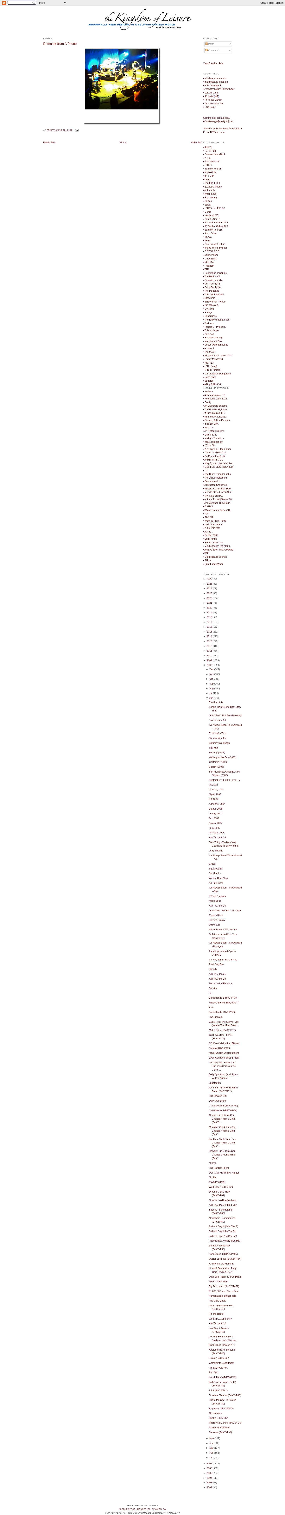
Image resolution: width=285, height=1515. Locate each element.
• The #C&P (209, 352)
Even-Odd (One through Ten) (224, 1057)
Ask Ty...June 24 (217, 905)
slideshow (217, 442)
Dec (211, 669)
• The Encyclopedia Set (215, 319)
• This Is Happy (211, 330)
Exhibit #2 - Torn (217, 733)
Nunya (212, 1163)
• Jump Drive (210, 233)
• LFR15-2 (219, 208)
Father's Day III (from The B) (223, 1226)
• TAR (206, 269)
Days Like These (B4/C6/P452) (225, 1277)
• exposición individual (215, 247)
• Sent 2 (216, 219)
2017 (210, 622)
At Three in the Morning (221, 1263)
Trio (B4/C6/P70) (218, 1096)
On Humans (215, 1413)
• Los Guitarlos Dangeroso (217, 373)
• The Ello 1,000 (211, 183)
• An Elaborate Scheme (215, 405)
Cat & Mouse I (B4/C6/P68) (223, 1110)
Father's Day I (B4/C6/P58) (223, 1236)
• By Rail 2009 (210, 535)
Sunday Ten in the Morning (223, 959)
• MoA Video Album (213, 524)
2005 (210, 1473)
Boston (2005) (216, 767)
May (211, 1438)
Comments (214, 50)
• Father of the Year (213, 542)
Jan (211, 1457)
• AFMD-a (218, 459)
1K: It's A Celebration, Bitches (224, 1043)
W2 (216, 96)
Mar (211, 1448)
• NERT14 (208, 262)
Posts (211, 44)
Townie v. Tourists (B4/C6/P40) (225, 1395)
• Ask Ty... (208, 531)
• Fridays (207, 312)
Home (123, 142)
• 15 (205, 470)
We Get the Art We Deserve (223, 929)
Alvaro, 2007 (215, 823)
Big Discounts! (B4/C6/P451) (224, 1286)
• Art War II (208, 348)
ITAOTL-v (209, 452)
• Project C (208, 327)
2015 (210, 631)
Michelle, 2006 (217, 832)
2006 (210, 1468)
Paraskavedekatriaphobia (222, 1296)
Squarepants (216, 868)
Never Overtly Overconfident (224, 1053)
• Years (207, 442)
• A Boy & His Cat (212, 384)
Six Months (215, 873)
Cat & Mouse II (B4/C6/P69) (223, 1105)
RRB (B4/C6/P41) (218, 1390)
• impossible (209, 172)
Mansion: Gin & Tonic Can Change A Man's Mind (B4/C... (222, 1131)
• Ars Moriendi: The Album (216, 503)
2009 (210, 660)
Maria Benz (215, 901)
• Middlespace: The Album (217, 546)
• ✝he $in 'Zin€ (211, 424)
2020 (210, 607)
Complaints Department (221, 1363)
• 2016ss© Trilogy (212, 186)
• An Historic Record (213, 431)
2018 (210, 617)
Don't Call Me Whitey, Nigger (224, 1172)
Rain (211, 1007)
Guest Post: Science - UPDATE (225, 910)
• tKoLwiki (208, 96)
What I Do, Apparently (220, 1318)
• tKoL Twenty (210, 197)
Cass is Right (216, 915)
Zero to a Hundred (218, 1281)
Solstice (213, 988)
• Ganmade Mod (211, 161)
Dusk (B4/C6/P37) (218, 1418)
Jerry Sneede (216, 850)
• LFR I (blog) (210, 366)
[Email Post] (76, 130)
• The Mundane (211, 291)
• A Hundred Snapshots (215, 485)
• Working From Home (214, 520)
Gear (218, 89)
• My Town (208, 309)
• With (206, 553)
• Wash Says (209, 194)
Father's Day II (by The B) (222, 1231)
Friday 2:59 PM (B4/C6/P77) (223, 1002)
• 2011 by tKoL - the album (217, 449)
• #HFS (207, 240)
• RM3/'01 (208, 517)
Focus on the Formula (220, 983)
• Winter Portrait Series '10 (217, 510)
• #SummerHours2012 (215, 416)
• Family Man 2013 (213, 359)
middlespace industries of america (142, 1509)
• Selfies (207, 201)
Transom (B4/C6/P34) (220, 1432)
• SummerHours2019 (214, 154)
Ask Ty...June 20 (217, 978)
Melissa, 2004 (216, 789)
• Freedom (208, 265)
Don (212, 176)
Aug (211, 688)
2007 (210, 1463)
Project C (221, 327)
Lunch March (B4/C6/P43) (222, 1377)
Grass (212, 864)
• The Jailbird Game (213, 294)
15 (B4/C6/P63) (217, 1182)
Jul (211, 693)
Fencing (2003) (217, 752)
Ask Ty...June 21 (217, 974)
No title (212, 1177)
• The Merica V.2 (211, 276)
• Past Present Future (214, 244)
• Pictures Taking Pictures (216, 420)
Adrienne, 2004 (217, 804)
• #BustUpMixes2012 (214, 413)
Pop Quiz (214, 1372)
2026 (210, 579)
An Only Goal (216, 883)
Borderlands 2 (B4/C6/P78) (223, 997)
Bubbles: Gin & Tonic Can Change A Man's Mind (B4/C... (222, 1143)
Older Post (196, 142)
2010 (210, 655)
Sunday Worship (217, 738)
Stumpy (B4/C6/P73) (220, 1048)
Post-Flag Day (216, 964)
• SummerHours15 (213, 229)
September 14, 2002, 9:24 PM (224, 780)
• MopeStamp (210, 258)
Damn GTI (214, 925)
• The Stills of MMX (213, 495)
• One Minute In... (212, 481)
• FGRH (207, 151)
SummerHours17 (214, 168)
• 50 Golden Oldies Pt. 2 (215, 226)
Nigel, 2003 (215, 794)
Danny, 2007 (215, 813)
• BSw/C (207, 237)
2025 (210, 583)
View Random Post (213, 63)
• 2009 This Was (211, 528)
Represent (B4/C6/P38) (221, 1408)
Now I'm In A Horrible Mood (223, 1200)
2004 (210, 1478)
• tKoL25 (207, 147)
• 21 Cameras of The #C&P (217, 355)
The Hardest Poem (219, 1168)
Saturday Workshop (219, 743)
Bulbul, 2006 (215, 808)
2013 (210, 641)
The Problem (216, 1017)
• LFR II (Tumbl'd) (212, 370)
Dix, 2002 (214, 818)
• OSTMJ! (208, 506)
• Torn (206, 513)
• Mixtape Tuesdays (213, 438)
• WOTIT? (208, 427)
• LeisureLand (210, 92)
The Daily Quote (217, 1300)
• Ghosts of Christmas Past (217, 488)
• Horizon (208, 391)
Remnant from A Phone (60, 44)
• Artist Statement (212, 85)
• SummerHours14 (213, 280)
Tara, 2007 (214, 828)
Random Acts (216, 702)
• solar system (210, 255)
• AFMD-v (208, 459)
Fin (210, 993)
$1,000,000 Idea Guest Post (223, 1291)
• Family (207, 402)
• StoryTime (209, 298)
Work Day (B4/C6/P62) (221, 1187)
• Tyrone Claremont (213, 103)
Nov (211, 674)
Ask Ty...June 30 (217, 720)
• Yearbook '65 (210, 215)
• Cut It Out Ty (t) (211, 283)
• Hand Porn (209, 377)
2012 (210, 646)
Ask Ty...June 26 (217, 837)
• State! (207, 204)
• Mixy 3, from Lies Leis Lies (217, 463)
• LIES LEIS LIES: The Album (218, 467)
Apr (211, 1443)
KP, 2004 (213, 799)
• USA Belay (209, 107)
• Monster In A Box (212, 341)
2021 (210, 603)
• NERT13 (208, 362)
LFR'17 (208, 165)
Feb (211, 1452)
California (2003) (218, 762)
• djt (205, 176)
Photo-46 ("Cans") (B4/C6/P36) (225, 1423)
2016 (210, 627)
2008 (210, 665)
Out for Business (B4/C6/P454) (225, 1258)
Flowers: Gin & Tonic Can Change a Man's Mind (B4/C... (222, 1155)
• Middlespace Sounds (215, 557)
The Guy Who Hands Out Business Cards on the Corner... (222, 1066)
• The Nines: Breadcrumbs (217, 474)
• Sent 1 (207, 219)
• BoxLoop (208, 334)
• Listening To (210, 434)
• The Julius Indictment (215, 477)
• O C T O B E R (211, 251)
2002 (210, 1487)
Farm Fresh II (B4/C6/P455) (223, 1254)
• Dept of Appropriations (215, 344)
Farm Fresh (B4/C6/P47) (222, 1345)
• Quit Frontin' (210, 539)
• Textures (208, 323)
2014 (210, 636)
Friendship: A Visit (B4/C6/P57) (225, 1240)
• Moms (207, 212)
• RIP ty (207, 560)
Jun (211, 698)
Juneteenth (215, 1083)
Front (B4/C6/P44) (218, 1367)
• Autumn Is (209, 190)
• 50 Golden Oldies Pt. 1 (215, 222)
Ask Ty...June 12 (217, 1323)
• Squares (208, 380)
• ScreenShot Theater (214, 301)
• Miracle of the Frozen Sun (217, 492)
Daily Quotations (217, 1100)
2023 (210, 593)
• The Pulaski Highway (215, 409)
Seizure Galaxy (217, 920)
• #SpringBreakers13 (214, 395)
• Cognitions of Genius (215, 273)
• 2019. (207, 158)
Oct (211, 679)
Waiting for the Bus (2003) (222, 757)
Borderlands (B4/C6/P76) (222, 1012)
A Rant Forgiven (217, 896)
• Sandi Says (210, 316)
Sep (211, 683)
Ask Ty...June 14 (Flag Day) (223, 1205)
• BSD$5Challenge (213, 337)
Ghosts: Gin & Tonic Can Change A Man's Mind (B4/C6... (222, 1119)
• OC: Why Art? (210, 305)
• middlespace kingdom (215, 81)
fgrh (214, 151)
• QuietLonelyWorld (213, 564)
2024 (210, 588)
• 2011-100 (209, 445)
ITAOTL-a (221, 452)
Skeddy (213, 969)
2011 (210, 650)
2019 (210, 612)
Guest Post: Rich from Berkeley (225, 715)
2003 (210, 1482)
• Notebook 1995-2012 (215, 398)
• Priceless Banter (212, 100)
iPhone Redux (216, 1314)
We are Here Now (218, 878)
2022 (210, 598)
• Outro (206, 179)
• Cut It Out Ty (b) (212, 287)
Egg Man (213, 747)
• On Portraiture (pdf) (214, 456)
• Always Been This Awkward (218, 549)
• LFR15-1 (208, 208)
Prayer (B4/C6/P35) (219, 1427)
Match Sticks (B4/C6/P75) (222, 1030)
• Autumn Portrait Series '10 (217, 499)
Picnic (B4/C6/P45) (219, 1358)
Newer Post (49, 142)
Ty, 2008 (213, 785)
